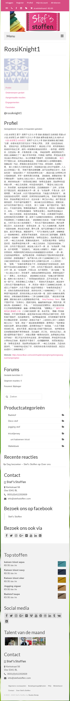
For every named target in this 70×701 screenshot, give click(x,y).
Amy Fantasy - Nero (51, 299)
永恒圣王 (22, 140)
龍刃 (62, 158)
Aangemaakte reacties (15, 97)
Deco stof (13, 421)
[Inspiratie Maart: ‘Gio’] (25, 641)
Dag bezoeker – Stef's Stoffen (22, 464)
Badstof (12, 415)
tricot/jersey (14, 433)
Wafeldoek (13, 446)
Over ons (46, 464)
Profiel (8, 88)
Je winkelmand (43, 8)
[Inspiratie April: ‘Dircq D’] (11, 641)
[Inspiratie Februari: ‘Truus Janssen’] (39, 641)
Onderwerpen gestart (15, 93)
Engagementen (12, 102)
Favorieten (10, 107)
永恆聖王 (13, 140)
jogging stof (14, 426)
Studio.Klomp (33, 695)
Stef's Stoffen (15, 516)
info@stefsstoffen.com (19, 498)
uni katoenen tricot (20, 439)
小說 (7, 140)
